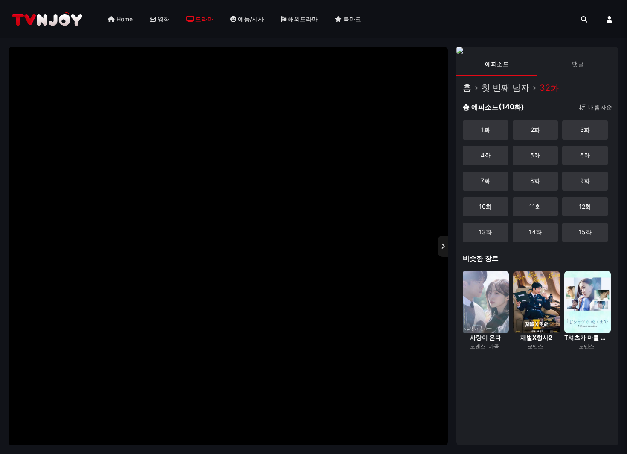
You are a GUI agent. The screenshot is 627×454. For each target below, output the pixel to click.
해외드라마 (302, 19)
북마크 (351, 19)
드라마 (203, 19)
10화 (485, 206)
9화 (585, 180)
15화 (585, 232)
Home (124, 19)
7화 (485, 180)
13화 (485, 232)
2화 (535, 129)
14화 (535, 232)
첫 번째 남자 (505, 88)
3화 (585, 129)
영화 (162, 19)
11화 (535, 206)
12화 (585, 206)
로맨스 (477, 346)
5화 (535, 155)
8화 (535, 180)
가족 (494, 346)
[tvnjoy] (47, 19)
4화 (486, 155)
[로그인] (609, 19)
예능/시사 (250, 19)
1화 (485, 129)
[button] (468, 354)
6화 (585, 155)
